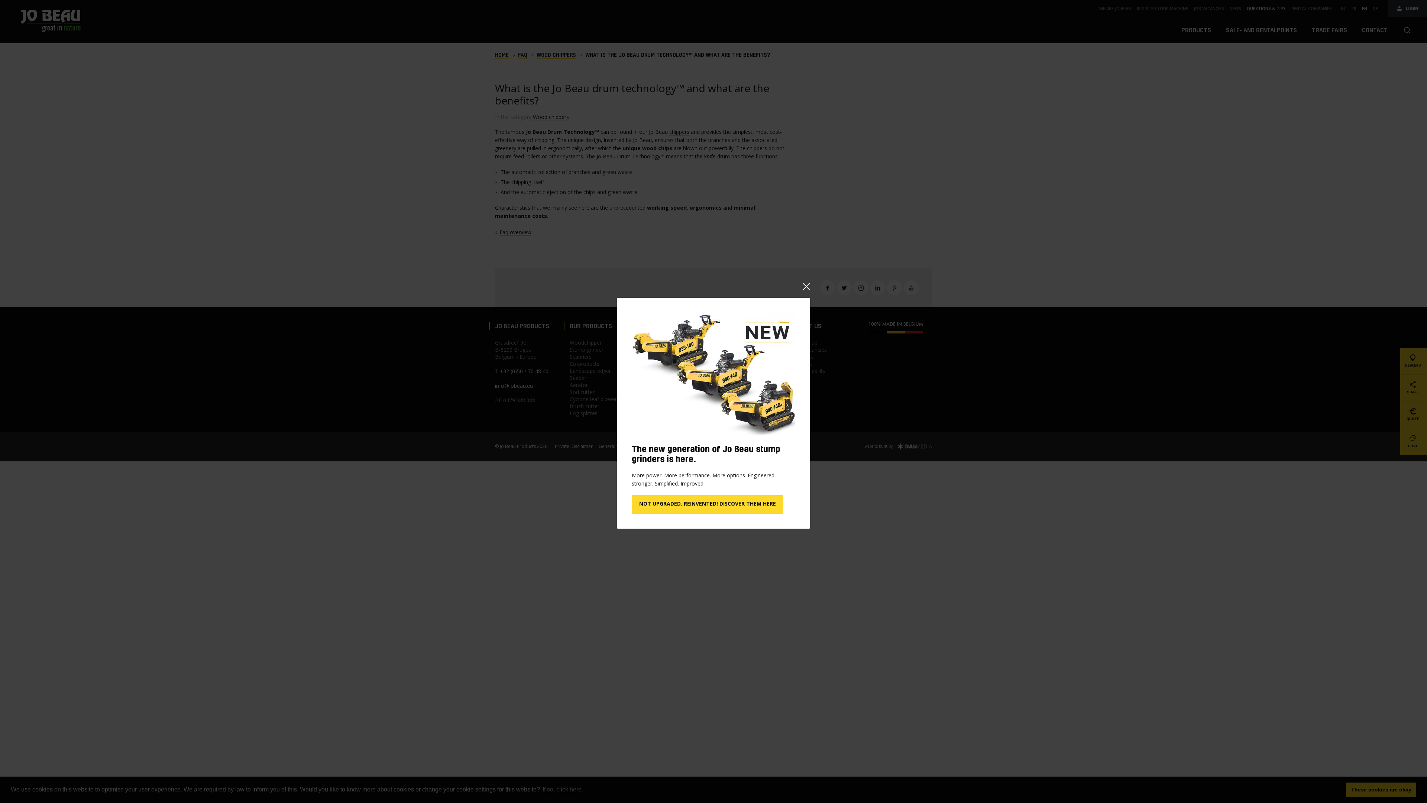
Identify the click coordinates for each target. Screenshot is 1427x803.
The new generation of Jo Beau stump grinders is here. (706, 453)
